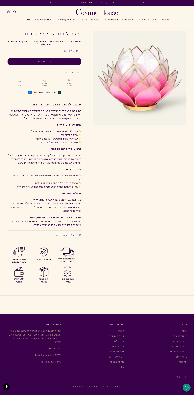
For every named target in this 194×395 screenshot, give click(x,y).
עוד (29, 20)
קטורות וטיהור (147, 20)
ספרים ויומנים (90, 20)
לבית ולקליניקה (67, 20)
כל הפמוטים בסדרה (43, 225)
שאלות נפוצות (180, 336)
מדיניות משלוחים (178, 351)
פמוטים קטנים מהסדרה (56, 163)
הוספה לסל (44, 61)
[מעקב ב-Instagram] (178, 377)
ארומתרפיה (111, 20)
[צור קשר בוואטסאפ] (187, 388)
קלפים (166, 20)
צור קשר (183, 362)
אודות (184, 331)
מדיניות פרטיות (179, 341)
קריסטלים (127, 20)
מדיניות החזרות (179, 346)
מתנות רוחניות (43, 20)
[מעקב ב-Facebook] (185, 377)
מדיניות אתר (181, 356)
